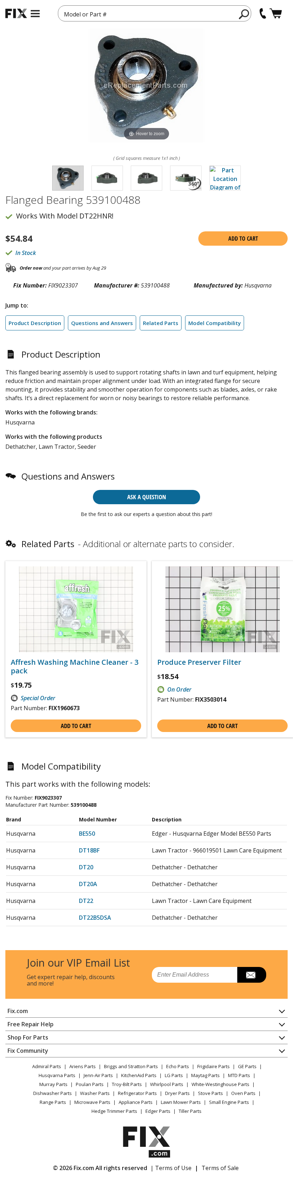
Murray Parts (53, 1084)
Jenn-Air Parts (98, 1075)
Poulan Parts (90, 1084)
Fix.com (18, 1011)
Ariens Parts (82, 1066)
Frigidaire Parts (213, 1066)
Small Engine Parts (229, 1102)
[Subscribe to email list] (251, 975)
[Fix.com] (16, 13)
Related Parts (160, 322)
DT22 (86, 901)
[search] (244, 14)
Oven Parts (243, 1093)
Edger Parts (157, 1111)
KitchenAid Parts (139, 1075)
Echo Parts (177, 1066)
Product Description (35, 322)
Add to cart (243, 238)
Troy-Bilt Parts (127, 1084)
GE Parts (247, 1066)
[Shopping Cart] (275, 13)
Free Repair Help (31, 1024)
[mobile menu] (35, 14)
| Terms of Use (171, 1168)
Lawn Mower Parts (181, 1102)
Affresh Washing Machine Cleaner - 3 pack (74, 666)
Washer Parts (95, 1093)
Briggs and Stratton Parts (131, 1066)
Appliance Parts (136, 1102)
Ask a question (146, 497)
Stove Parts (210, 1093)
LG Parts (174, 1075)
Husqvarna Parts (57, 1075)
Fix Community (28, 1051)
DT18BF (89, 850)
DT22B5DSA (95, 918)
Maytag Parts (205, 1075)
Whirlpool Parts (166, 1084)
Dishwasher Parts (52, 1093)
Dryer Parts (177, 1093)
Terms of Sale (220, 1168)
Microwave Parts (92, 1102)
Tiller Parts (190, 1111)
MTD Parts (239, 1075)
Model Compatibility (214, 322)
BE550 (87, 833)
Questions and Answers (102, 322)
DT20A (88, 884)
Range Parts (53, 1102)
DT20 (86, 867)
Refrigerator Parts (137, 1093)
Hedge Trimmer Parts (114, 1111)
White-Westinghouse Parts (220, 1084)
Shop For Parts (28, 1037)
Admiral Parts (46, 1066)
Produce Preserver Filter (199, 662)
